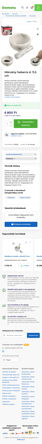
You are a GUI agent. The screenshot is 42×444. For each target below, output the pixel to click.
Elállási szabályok (8, 396)
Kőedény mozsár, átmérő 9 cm (17, 256)
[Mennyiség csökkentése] (11, 125)
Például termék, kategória (17, 19)
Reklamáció (6, 393)
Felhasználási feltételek (11, 390)
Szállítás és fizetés (9, 372)
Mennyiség (7, 123)
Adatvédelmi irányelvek (11, 388)
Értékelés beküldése (22, 224)
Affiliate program (8, 404)
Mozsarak (32, 16)
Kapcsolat (6, 401)
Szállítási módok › (16, 136)
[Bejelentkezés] (27, 7)
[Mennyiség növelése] (11, 122)
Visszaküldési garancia (10, 375)
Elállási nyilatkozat (9, 399)
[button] (22, 7)
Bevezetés (5, 14)
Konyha (15, 14)
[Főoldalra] (9, 7)
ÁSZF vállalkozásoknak (10, 385)
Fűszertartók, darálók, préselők (15, 16)
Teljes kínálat (25, 197)
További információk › (12, 97)
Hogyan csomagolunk (10, 377)
